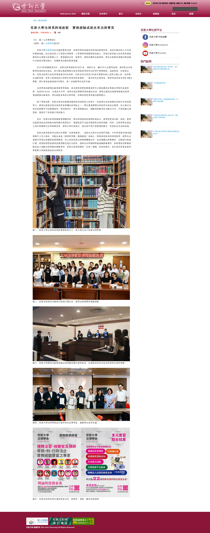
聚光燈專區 (43, 20)
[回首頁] (29, 5)
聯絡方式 (179, 3)
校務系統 (165, 3)
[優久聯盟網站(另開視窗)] (37, 521)
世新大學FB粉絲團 (158, 37)
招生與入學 (157, 3)
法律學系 (50, 43)
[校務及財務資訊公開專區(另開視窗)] (60, 521)
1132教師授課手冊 (159, 83)
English (194, 3)
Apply (148, 3)
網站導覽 (187, 3)
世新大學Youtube (157, 53)
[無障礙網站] (83, 521)
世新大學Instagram (158, 45)
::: (142, 3)
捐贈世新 (172, 3)
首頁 (35, 20)
